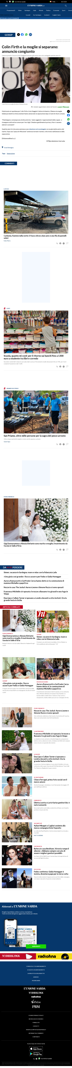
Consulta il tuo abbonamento (36, 966)
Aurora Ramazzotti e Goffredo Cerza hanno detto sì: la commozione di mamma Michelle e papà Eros (53, 686)
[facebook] (10, 1)
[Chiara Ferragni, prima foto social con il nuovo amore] (17, 786)
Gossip (9, 35)
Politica (48, 10)
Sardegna (27, 10)
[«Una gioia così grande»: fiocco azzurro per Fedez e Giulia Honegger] (19, 668)
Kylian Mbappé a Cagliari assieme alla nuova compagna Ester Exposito (49, 826)
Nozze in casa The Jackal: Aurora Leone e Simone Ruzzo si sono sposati (34, 587)
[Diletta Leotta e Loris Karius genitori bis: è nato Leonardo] (17, 809)
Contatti (36, 1026)
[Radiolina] (54, 956)
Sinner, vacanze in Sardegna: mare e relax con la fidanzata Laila (30, 572)
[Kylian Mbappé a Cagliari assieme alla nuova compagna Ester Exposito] (17, 832)
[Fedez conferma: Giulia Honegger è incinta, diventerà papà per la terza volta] (17, 878)
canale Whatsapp (63, 107)
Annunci (36, 977)
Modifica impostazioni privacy (36, 1029)
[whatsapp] (13, 1)
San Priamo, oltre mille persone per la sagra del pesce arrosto (35, 435)
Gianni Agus (7, 441)
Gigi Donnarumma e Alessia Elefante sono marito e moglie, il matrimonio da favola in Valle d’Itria (19, 638)
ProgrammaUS (11, 10)
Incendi (28, 15)
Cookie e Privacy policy (36, 1015)
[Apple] (36, 1048)
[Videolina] (18, 956)
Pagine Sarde (36, 980)
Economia (56, 10)
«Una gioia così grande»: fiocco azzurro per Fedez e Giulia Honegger (32, 576)
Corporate (36, 1036)
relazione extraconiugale (37, 129)
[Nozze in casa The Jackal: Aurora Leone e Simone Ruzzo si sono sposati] (17, 717)
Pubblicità (36, 1022)
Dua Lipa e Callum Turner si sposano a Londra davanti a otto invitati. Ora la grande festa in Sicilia (49, 758)
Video (20, 10)
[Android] (36, 1054)
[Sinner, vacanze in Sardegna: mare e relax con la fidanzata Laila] (53, 621)
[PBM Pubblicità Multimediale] (36, 1006)
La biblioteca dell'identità (36, 973)
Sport (63, 10)
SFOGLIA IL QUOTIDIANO (9, 18)
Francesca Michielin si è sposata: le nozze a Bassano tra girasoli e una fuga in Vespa (52, 734)
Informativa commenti (36, 1033)
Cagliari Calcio (56, 15)
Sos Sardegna (37, 15)
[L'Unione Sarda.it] (36, 5)
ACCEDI (64, 2)
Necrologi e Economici (36, 1019)
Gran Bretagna (9, 147)
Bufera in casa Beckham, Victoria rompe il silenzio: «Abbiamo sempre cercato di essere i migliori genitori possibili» (51, 850)
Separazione (11, 153)
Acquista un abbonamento (36, 970)
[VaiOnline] (36, 1003)
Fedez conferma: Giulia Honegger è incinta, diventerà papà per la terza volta (51, 872)
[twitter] (7, 1)
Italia (34, 10)
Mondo (41, 10)
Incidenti (46, 15)
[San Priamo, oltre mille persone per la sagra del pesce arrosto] (36, 412)
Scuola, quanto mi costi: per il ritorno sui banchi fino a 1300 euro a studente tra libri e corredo (33, 357)
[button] (18, 34)
